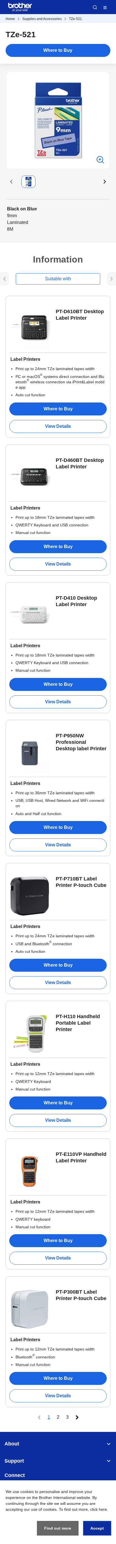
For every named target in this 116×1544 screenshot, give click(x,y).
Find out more (57, 1528)
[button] (11, 181)
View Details (58, 426)
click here (98, 1509)
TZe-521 (75, 19)
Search (95, 7)
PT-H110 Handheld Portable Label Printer (78, 1023)
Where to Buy (57, 50)
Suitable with (58, 278)
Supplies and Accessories (42, 19)
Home (10, 19)
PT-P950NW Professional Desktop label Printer (81, 742)
